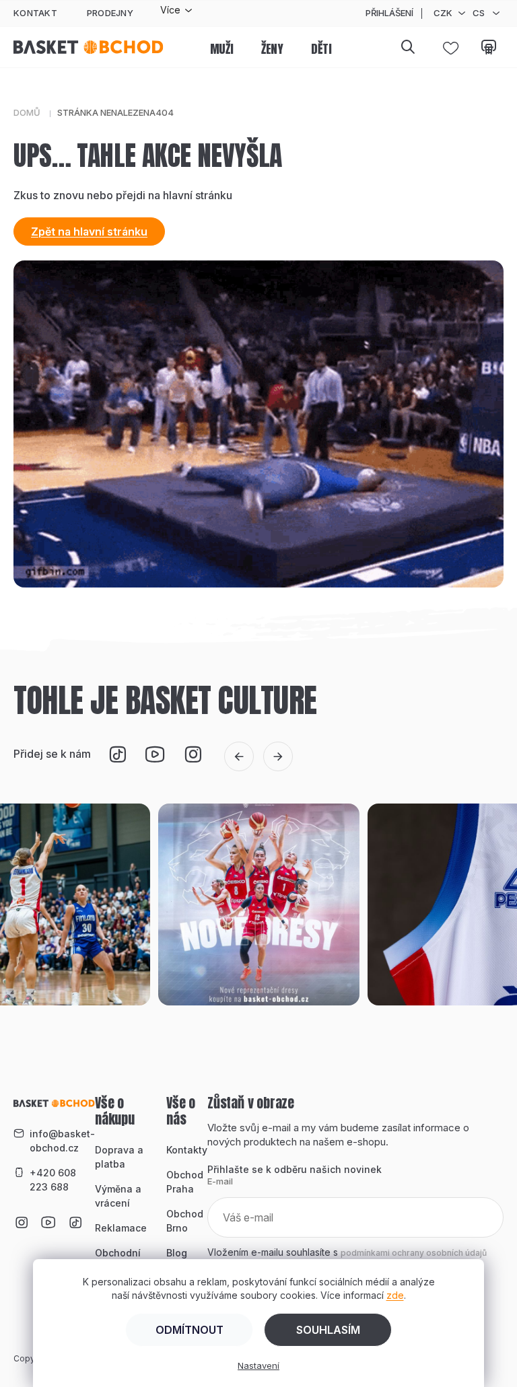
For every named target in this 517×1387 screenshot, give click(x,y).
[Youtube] (154, 754)
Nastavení (258, 1365)
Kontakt (35, 12)
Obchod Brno (184, 1221)
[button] (239, 756)
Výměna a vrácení (118, 1196)
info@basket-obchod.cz (62, 1140)
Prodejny (110, 12)
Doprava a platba (119, 1157)
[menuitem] (222, 50)
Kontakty (186, 1149)
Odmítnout (189, 1330)
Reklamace (121, 1228)
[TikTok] (117, 754)
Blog (176, 1252)
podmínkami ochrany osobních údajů (414, 1253)
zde (395, 1295)
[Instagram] (192, 754)
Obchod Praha (184, 1182)
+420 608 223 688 (53, 1180)
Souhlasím (328, 1330)
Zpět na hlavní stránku (89, 231)
